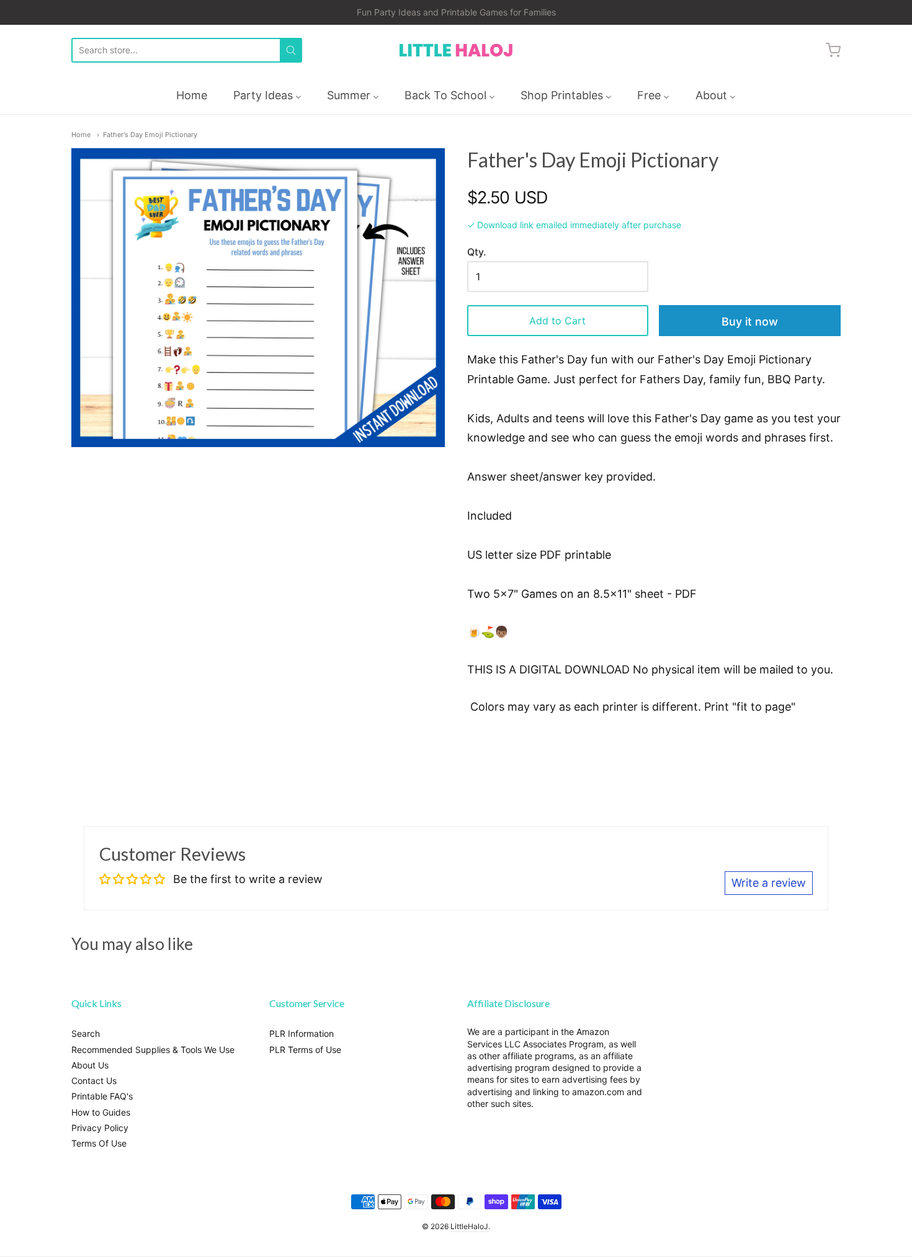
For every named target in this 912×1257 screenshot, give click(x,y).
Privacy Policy (99, 1127)
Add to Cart (557, 320)
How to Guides (100, 1112)
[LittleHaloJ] (456, 50)
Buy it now (750, 321)
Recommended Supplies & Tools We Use (153, 1049)
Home (81, 134)
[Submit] (291, 50)
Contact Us (94, 1080)
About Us (90, 1065)
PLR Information (301, 1033)
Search (85, 1033)
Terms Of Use (99, 1143)
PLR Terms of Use (305, 1049)
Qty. (476, 252)
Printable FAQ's (102, 1096)
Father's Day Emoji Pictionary (150, 134)
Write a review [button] (768, 882)
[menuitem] (191, 95)
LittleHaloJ (469, 1226)
